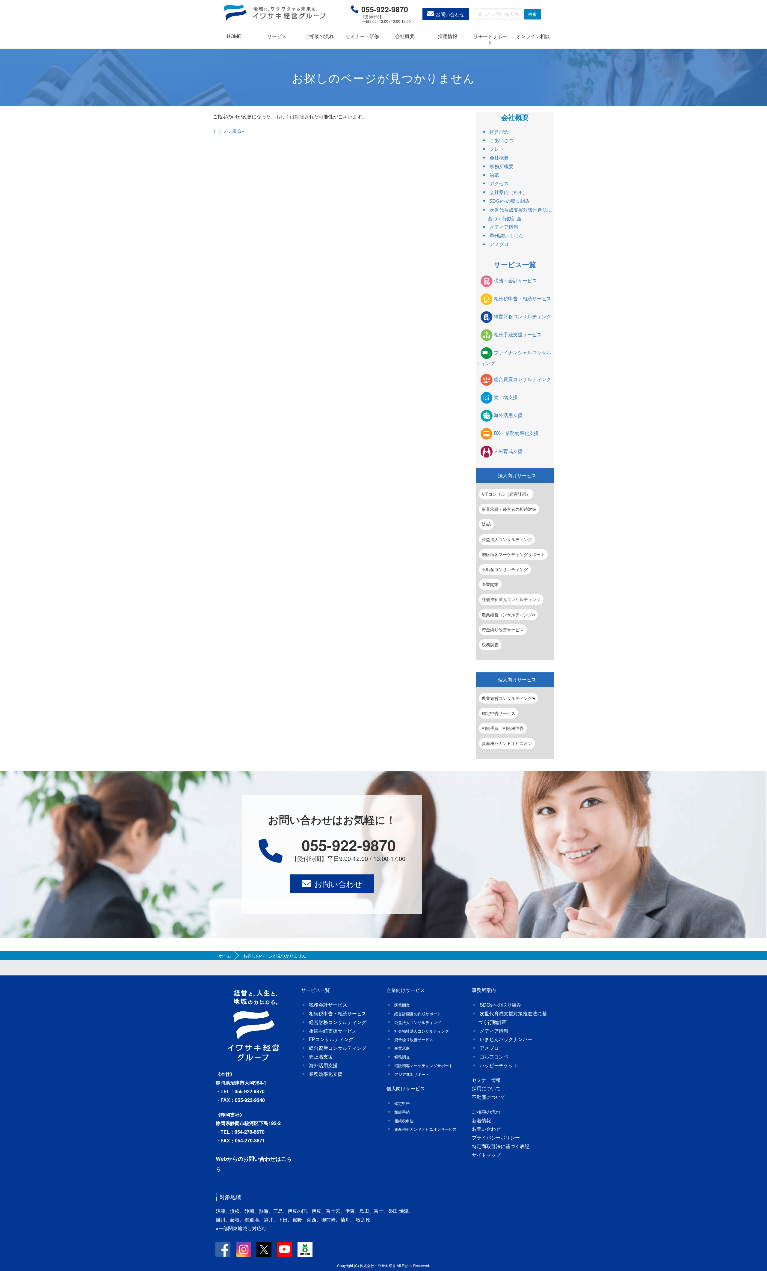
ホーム (225, 956)
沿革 (494, 175)
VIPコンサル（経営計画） (506, 494)
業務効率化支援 (325, 1073)
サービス (276, 36)
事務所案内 (484, 990)
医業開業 (490, 584)
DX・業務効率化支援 (516, 433)
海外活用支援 (508, 415)
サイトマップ (486, 1154)
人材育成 (508, 451)
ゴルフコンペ (494, 1056)
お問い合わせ (450, 14)
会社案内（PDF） (508, 192)
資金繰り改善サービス (503, 630)
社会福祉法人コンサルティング (511, 599)
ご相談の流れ (319, 36)
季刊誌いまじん (506, 235)
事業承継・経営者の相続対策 (509, 509)
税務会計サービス (328, 1004)
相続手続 (402, 1112)
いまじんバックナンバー (506, 1039)
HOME (234, 36)
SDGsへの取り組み (510, 201)
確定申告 (402, 1103)
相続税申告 (404, 1121)
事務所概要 (502, 166)
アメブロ (499, 244)
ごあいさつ (502, 140)
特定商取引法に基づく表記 (500, 1146)
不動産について (488, 1097)
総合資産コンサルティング (522, 379)
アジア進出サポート (411, 1074)
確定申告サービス (498, 713)
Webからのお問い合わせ (246, 1158)
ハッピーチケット (499, 1065)
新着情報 (481, 1120)
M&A (486, 524)
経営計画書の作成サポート (417, 1014)
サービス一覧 (515, 264)
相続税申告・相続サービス (522, 298)
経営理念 (499, 132)
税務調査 (490, 644)
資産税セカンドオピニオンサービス (425, 1129)
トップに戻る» (228, 130)
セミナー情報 (486, 1079)
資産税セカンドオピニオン (507, 743)
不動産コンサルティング (505, 569)
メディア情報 (504, 227)
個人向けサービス (517, 679)
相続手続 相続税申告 (503, 728)
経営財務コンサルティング (522, 316)
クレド (497, 149)
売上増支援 (506, 397)
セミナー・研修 (362, 36)
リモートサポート (490, 39)
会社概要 (404, 36)
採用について (486, 1088)
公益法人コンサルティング (507, 539)
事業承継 (402, 1048)
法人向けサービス (517, 475)
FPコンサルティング (331, 1039)
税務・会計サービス (515, 280)
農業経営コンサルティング (507, 615)
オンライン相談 (533, 36)
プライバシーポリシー (496, 1137)
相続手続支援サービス (518, 334)
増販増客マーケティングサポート (513, 554)
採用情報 (447, 36)
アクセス (499, 183)
